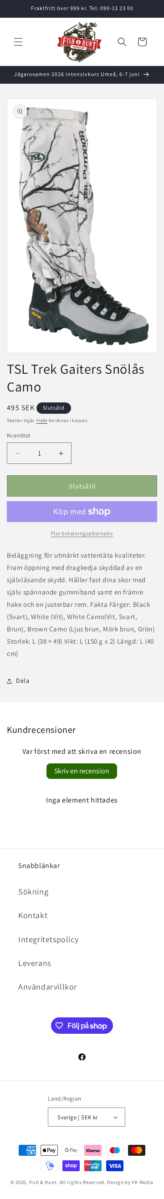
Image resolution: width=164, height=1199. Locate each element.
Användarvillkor (47, 986)
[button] (18, 42)
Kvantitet (19, 435)
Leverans (34, 963)
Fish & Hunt (43, 1182)
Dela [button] (22, 680)
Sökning (33, 891)
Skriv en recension (81, 771)
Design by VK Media (130, 1182)
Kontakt (32, 915)
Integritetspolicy (48, 939)
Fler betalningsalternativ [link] (82, 533)
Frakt (42, 420)
